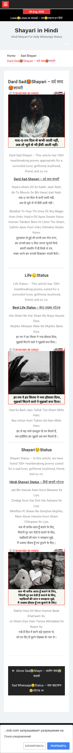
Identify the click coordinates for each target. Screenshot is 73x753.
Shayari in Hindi (36, 30)
